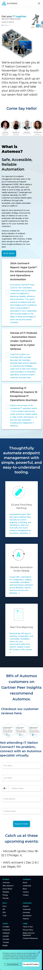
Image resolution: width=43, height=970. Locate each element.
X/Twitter (6, 927)
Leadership (27, 886)
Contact (25, 895)
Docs (4, 906)
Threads (6, 942)
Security (6, 898)
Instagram (6, 933)
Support (26, 906)
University (26, 912)
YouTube (6, 939)
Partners (26, 919)
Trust (4, 915)
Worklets (6, 892)
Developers (27, 915)
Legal (25, 923)
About (25, 882)
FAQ (4, 912)
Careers (26, 892)
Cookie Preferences (30, 938)
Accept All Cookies (31, 964)
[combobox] (5, 788)
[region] (21, 960)
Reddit (5, 945)
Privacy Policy (28, 930)
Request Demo (21, 824)
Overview (6, 882)
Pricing (5, 895)
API (4, 909)
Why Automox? (8, 886)
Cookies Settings (12, 964)
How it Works (7, 889)
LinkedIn (6, 936)
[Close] (39, 952)
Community (27, 909)
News (25, 889)
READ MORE (8, 253)
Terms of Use (28, 927)
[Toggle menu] (39, 3)
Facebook (6, 930)
